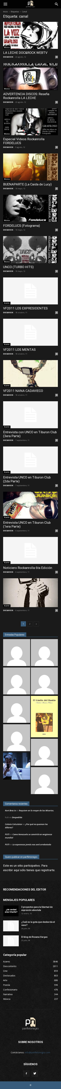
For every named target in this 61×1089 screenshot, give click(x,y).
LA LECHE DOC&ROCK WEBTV (25, 53)
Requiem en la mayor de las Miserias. (36, 810)
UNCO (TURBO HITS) (18, 267)
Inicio (5, 11)
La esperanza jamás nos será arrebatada (32, 844)
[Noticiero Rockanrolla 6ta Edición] (30, 550)
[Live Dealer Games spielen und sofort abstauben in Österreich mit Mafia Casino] (16, 738)
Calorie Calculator (13, 824)
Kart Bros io (10, 810)
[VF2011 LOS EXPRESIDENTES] (30, 290)
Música (7, 47)
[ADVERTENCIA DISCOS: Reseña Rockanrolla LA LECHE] (30, 76)
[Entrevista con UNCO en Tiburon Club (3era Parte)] (30, 414)
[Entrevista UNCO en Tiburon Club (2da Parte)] (30, 459)
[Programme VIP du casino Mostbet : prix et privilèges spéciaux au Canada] (16, 653)
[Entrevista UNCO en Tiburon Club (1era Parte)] (30, 505)
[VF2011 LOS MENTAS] (30, 332)
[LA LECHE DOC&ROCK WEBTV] (30, 35)
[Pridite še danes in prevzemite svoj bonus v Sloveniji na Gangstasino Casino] (44, 653)
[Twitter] (35, 1073)
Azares (7, 303)
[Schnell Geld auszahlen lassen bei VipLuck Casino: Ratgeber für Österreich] (44, 781)
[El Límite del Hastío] (44, 717)
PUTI (7, 834)
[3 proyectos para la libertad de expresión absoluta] (11, 910)
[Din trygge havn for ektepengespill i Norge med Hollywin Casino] (44, 681)
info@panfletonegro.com (37, 1052)
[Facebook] (26, 1073)
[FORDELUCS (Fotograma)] (30, 208)
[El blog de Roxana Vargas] (11, 940)
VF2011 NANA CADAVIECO (23, 391)
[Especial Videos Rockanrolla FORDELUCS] (30, 121)
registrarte (47, 870)
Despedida (17, 817)
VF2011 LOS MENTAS (19, 350)
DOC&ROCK (8, 57)
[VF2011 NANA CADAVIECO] (30, 373)
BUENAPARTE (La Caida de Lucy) (27, 184)
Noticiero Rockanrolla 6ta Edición (27, 568)
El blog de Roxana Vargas (34, 937)
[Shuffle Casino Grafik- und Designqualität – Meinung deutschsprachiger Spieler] (16, 681)
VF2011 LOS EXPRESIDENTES (25, 308)
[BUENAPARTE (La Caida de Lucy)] (30, 166)
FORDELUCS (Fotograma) (21, 226)
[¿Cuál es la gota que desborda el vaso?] (11, 925)
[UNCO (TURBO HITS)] (30, 249)
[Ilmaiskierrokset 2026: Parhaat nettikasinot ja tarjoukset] (44, 752)
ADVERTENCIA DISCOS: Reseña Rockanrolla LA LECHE (26, 96)
